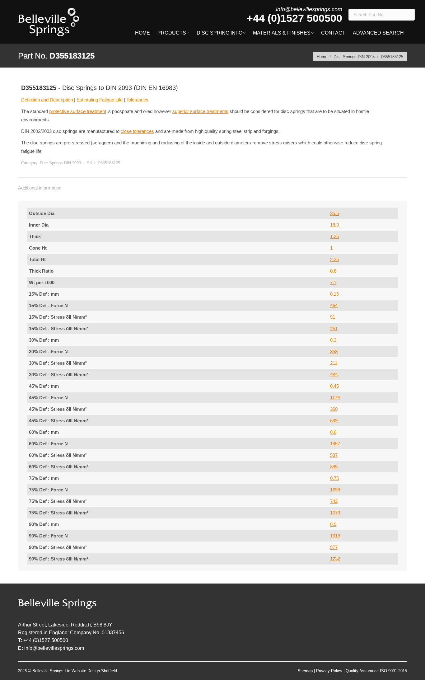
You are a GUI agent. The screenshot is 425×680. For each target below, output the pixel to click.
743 (334, 501)
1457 (335, 443)
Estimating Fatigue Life (100, 99)
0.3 (333, 340)
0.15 (334, 294)
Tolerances (137, 99)
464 (334, 305)
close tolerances (137, 131)
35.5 (334, 213)
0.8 (333, 271)
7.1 (333, 282)
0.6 (333, 432)
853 (334, 351)
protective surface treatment (77, 111)
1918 (335, 535)
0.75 (334, 478)
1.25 (334, 236)
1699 (335, 489)
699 (334, 420)
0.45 (334, 386)
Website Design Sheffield (94, 670)
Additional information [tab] (39, 187)
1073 (335, 512)
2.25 (334, 259)
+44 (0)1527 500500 (294, 18)
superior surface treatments (200, 111)
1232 (335, 558)
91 (332, 317)
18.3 (334, 224)
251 (334, 328)
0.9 (333, 524)
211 (333, 363)
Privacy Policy (329, 670)
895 (334, 466)
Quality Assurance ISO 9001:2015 (376, 670)
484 (334, 374)
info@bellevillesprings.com (309, 9)
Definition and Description (47, 99)
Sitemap (305, 670)
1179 (335, 397)
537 (334, 455)
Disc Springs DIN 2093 (60, 163)
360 (334, 409)
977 (334, 547)
